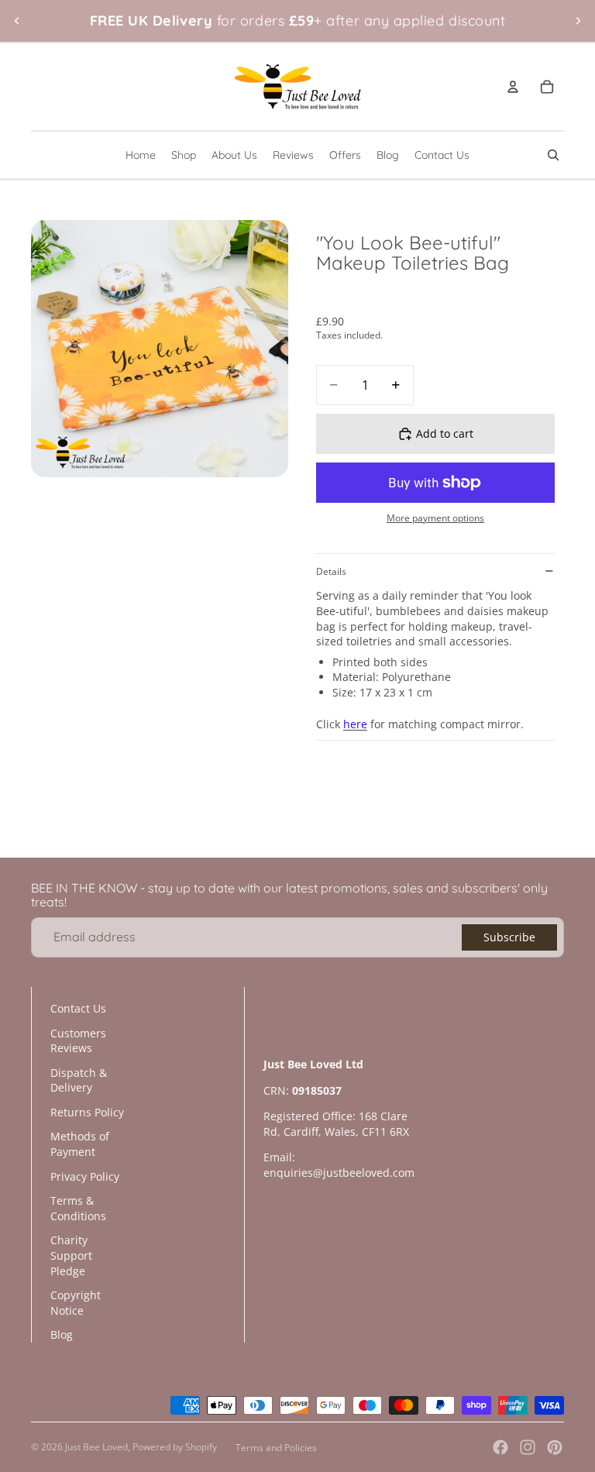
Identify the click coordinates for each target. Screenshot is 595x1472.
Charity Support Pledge (71, 1255)
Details (331, 571)
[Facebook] (500, 1447)
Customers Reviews (78, 1041)
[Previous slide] (17, 21)
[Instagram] (527, 1447)
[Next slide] (578, 21)
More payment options (435, 518)
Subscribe (509, 937)
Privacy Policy (84, 1176)
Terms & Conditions (78, 1208)
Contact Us (78, 1008)
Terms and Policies (276, 1447)
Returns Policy (87, 1112)
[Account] (513, 87)
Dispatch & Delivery (78, 1080)
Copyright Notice (75, 1303)
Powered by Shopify (174, 1446)
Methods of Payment (79, 1144)
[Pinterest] (554, 1447)
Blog (61, 1334)
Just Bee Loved (96, 1446)
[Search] (553, 155)
